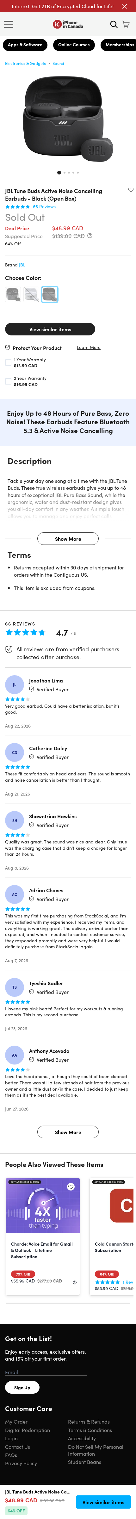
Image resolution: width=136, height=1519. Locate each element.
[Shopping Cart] (126, 24)
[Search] (114, 24)
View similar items (50, 329)
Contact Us (17, 1446)
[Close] (124, 6)
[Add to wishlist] (131, 189)
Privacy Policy (21, 1462)
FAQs (11, 1454)
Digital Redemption (27, 1429)
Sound (58, 63)
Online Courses (74, 44)
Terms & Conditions (90, 1429)
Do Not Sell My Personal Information (95, 1450)
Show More (68, 538)
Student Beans (84, 1461)
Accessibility (82, 1438)
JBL (22, 264)
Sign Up (22, 1387)
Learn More (89, 347)
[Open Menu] (10, 24)
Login (11, 1438)
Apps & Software (25, 44)
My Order (16, 1421)
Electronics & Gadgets (25, 63)
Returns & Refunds (89, 1421)
